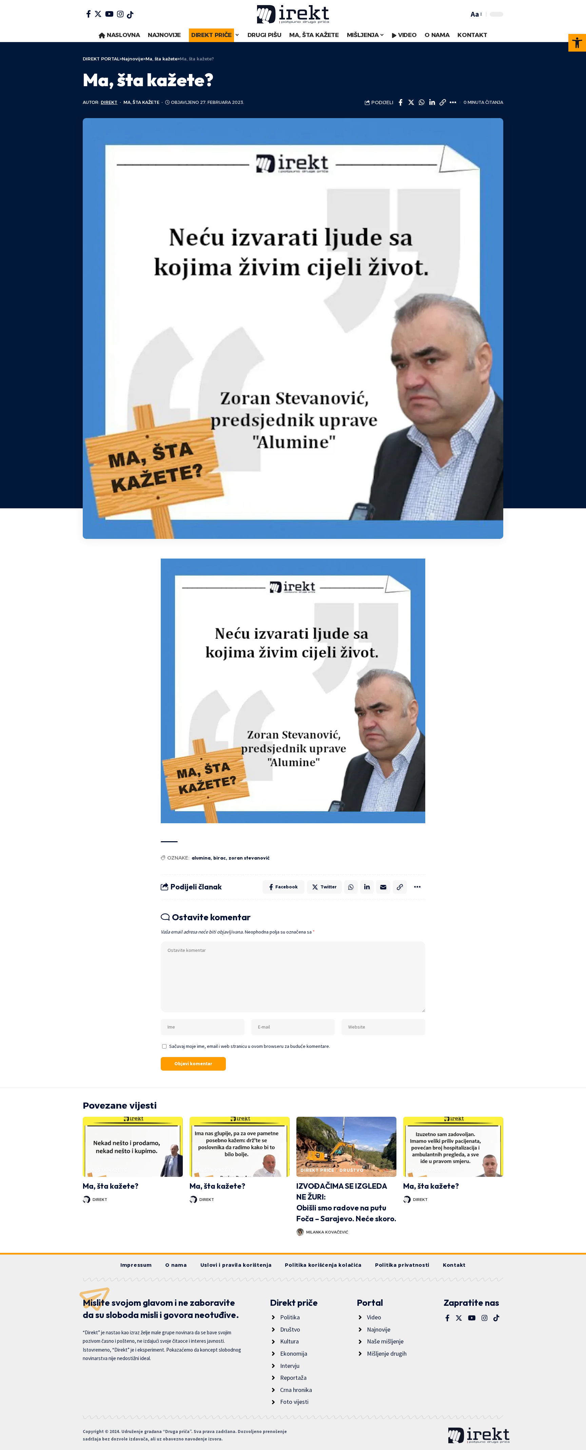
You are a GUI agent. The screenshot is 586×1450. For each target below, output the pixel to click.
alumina (201, 858)
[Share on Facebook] (400, 102)
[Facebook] (88, 14)
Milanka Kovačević (327, 1232)
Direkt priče (317, 1170)
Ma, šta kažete (141, 102)
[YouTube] (109, 14)
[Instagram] (120, 14)
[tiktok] (130, 15)
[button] (577, 43)
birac (219, 858)
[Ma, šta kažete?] (133, 1147)
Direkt (109, 102)
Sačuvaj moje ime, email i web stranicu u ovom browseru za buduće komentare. (249, 1046)
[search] (462, 14)
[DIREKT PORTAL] (293, 14)
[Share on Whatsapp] (421, 102)
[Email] (383, 887)
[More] (453, 102)
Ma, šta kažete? (110, 1186)
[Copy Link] (442, 102)
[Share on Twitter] (411, 102)
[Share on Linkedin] (432, 102)
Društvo (351, 1170)
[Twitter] (98, 14)
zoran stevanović (249, 858)
